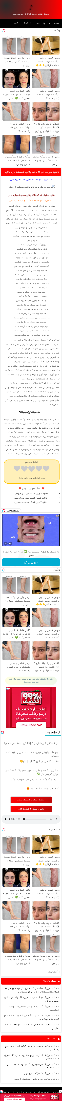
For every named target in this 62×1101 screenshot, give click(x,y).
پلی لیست (40, 23)
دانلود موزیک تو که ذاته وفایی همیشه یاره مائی (32, 172)
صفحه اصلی (54, 23)
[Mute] (10, 544)
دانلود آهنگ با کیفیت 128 (31, 809)
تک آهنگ (27, 23)
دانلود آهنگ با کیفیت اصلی (31, 799)
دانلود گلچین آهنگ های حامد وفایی (30, 502)
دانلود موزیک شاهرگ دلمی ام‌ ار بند (38, 1073)
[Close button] (60, 1091)
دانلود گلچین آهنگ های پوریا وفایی (30, 498)
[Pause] (6, 544)
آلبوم (16, 23)
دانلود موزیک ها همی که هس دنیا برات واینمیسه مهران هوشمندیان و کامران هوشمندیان (32, 990)
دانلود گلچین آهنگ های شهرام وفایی (31, 493)
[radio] (46, 469)
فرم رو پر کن (31, 562)
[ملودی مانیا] (31, 7)
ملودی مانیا (32, 240)
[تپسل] (1, 1091)
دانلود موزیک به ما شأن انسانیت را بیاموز (35, 1079)
